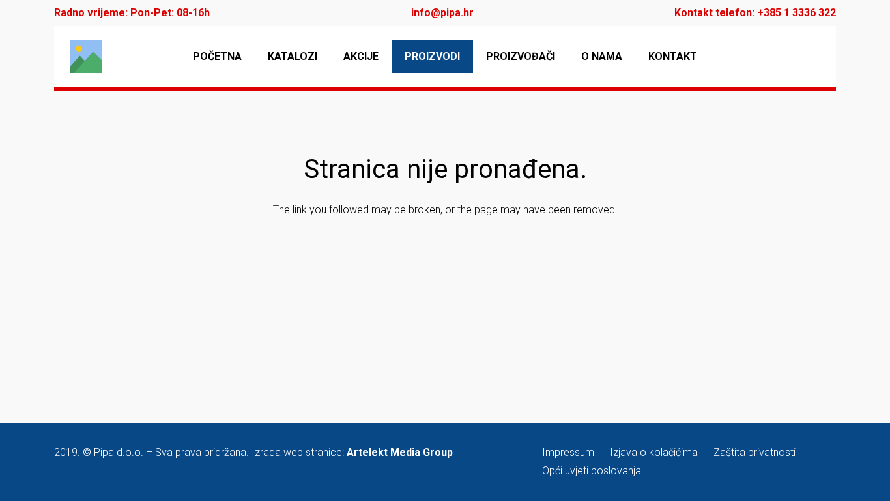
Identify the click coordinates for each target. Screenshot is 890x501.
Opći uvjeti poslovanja (591, 470)
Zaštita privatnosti (754, 452)
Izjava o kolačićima (654, 452)
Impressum (568, 452)
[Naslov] (86, 56)
